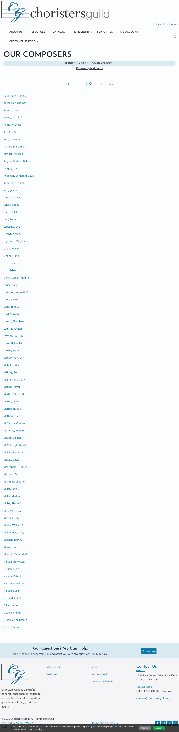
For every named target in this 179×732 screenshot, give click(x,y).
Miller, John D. (11, 488)
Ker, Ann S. (9, 132)
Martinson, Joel (12, 408)
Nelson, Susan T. (13, 590)
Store (94, 667)
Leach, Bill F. (10, 212)
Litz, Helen (9, 270)
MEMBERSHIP (81, 32)
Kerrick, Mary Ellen (14, 146)
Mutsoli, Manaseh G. (15, 554)
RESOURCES (37, 32)
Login (159, 24)
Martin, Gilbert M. (13, 394)
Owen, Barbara (12, 627)
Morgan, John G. (13, 539)
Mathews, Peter (12, 416)
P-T (100, 83)
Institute (51, 674)
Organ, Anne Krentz (15, 619)
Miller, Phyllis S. (12, 503)
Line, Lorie (9, 263)
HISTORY (70, 63)
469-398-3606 (144, 686)
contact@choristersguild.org (153, 698)
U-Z (111, 83)
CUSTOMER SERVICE (22, 41)
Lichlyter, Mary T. (13, 234)
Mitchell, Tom (11, 518)
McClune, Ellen (12, 437)
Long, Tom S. (11, 306)
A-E (68, 83)
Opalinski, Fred (12, 612)
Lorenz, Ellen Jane (13, 321)
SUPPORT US (105, 32)
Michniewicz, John (14, 481)
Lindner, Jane (11, 255)
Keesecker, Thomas (14, 103)
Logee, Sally (10, 285)
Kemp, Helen (11, 110)
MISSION (83, 63)
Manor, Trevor (11, 386)
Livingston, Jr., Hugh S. (16, 277)
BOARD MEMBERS (102, 63)
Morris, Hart (10, 547)
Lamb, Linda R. (12, 197)
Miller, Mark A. (12, 496)
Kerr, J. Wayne (11, 139)
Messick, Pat (10, 474)
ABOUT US (15, 32)
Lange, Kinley (11, 204)
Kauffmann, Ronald (14, 95)
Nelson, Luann (12, 569)
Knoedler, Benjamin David (18, 175)
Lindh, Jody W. (11, 248)
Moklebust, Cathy (13, 532)
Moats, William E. (13, 525)
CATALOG (59, 32)
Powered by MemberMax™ (17, 723)
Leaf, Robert (10, 219)
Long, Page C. (11, 299)
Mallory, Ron (10, 372)
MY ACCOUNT (129, 32)
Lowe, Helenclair (13, 343)
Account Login (100, 674)
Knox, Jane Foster (13, 183)
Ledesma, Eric (11, 226)
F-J (77, 83)
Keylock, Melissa (13, 153)
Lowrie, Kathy (11, 350)
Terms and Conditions (105, 723)
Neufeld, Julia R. (12, 598)
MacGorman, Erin (13, 357)
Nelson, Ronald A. (14, 583)
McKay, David (11, 459)
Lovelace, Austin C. (14, 336)
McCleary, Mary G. (14, 430)
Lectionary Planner (102, 681)
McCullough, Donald (15, 445)
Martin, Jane (10, 401)
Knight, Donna (12, 168)
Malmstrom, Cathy (14, 379)
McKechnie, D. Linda (15, 467)
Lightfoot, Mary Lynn (15, 241)
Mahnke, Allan (11, 365)
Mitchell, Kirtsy (12, 510)
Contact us (148, 651)
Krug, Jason (10, 190)
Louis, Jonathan (12, 328)
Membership (53, 667)
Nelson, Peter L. (12, 576)
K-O (89, 83)
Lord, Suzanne (11, 314)
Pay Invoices (171, 24)
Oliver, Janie (10, 605)
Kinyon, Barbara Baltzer (17, 161)
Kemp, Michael (12, 124)
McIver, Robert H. (13, 452)
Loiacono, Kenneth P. (16, 292)
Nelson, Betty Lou (14, 561)
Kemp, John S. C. (13, 117)
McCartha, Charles (14, 423)
